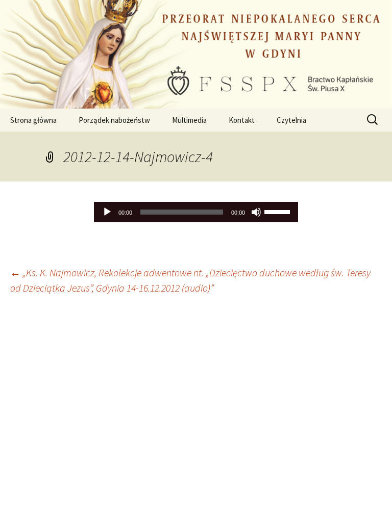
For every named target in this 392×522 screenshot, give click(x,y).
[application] (196, 212)
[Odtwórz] (107, 212)
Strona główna (33, 120)
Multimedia (189, 120)
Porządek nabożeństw (114, 120)
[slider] (278, 211)
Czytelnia (291, 120)
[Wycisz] (256, 212)
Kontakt (242, 120)
